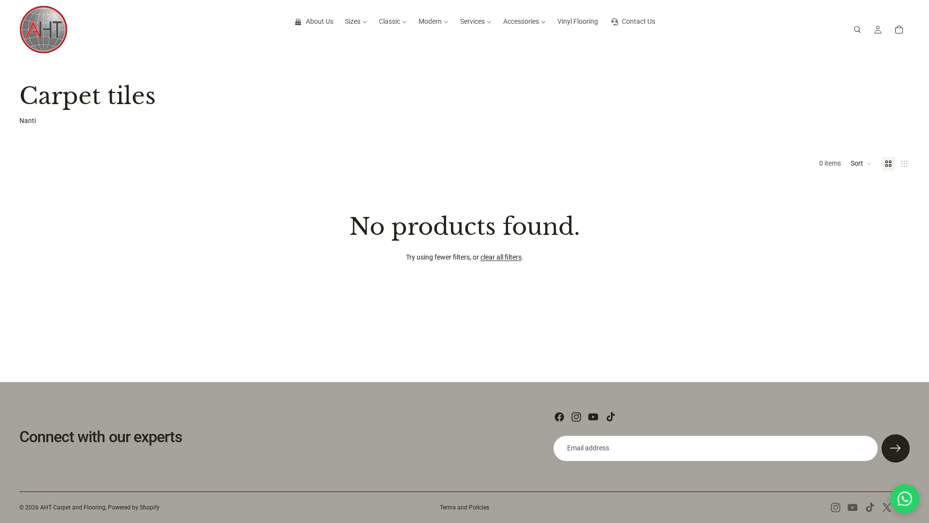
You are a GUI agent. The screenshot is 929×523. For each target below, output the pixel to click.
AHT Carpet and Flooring (72, 507)
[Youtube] (593, 417)
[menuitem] (313, 22)
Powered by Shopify (134, 507)
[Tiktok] (610, 417)
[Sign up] (896, 448)
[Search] (857, 29)
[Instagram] (576, 417)
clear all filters (501, 257)
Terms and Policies (464, 507)
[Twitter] (887, 507)
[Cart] (899, 29)
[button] (861, 163)
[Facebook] (559, 417)
